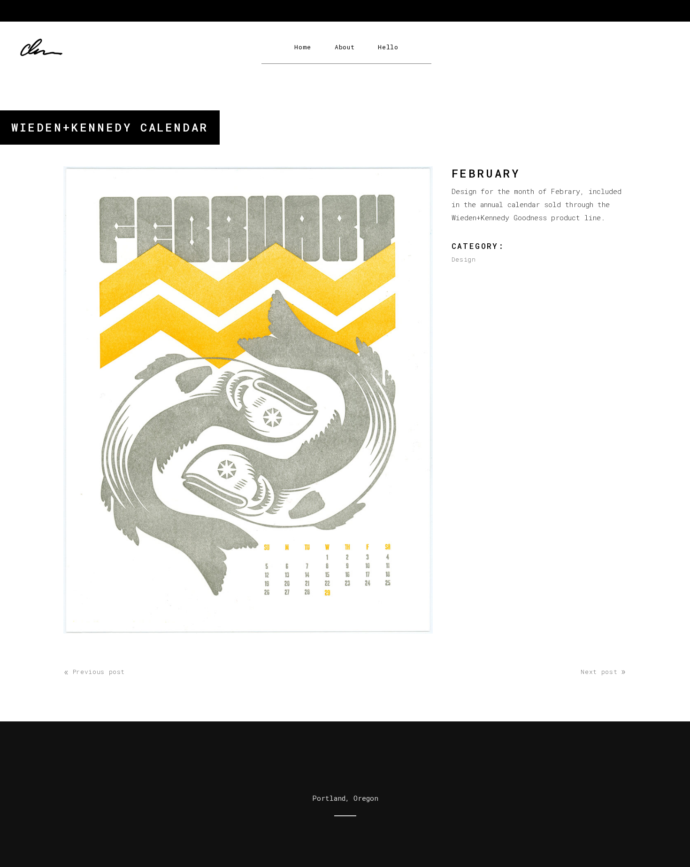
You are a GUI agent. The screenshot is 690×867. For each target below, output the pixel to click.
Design (464, 259)
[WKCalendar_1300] (248, 400)
